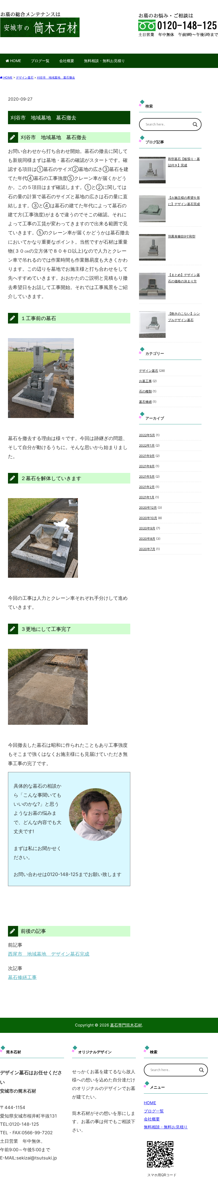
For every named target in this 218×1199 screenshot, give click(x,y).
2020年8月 (147, 539)
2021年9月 (147, 456)
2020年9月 (147, 528)
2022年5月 (147, 435)
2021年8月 (147, 466)
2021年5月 (147, 476)
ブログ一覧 (40, 60)
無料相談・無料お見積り (104, 60)
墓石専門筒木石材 (126, 1025)
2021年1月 (146, 497)
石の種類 (145, 391)
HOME (15, 60)
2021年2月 (147, 487)
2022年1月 (147, 445)
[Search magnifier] (195, 124)
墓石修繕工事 (22, 977)
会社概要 (66, 60)
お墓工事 (145, 381)
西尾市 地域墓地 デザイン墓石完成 (48, 954)
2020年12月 (148, 508)
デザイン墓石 (148, 371)
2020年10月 (148, 518)
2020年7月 (147, 549)
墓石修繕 (145, 402)
